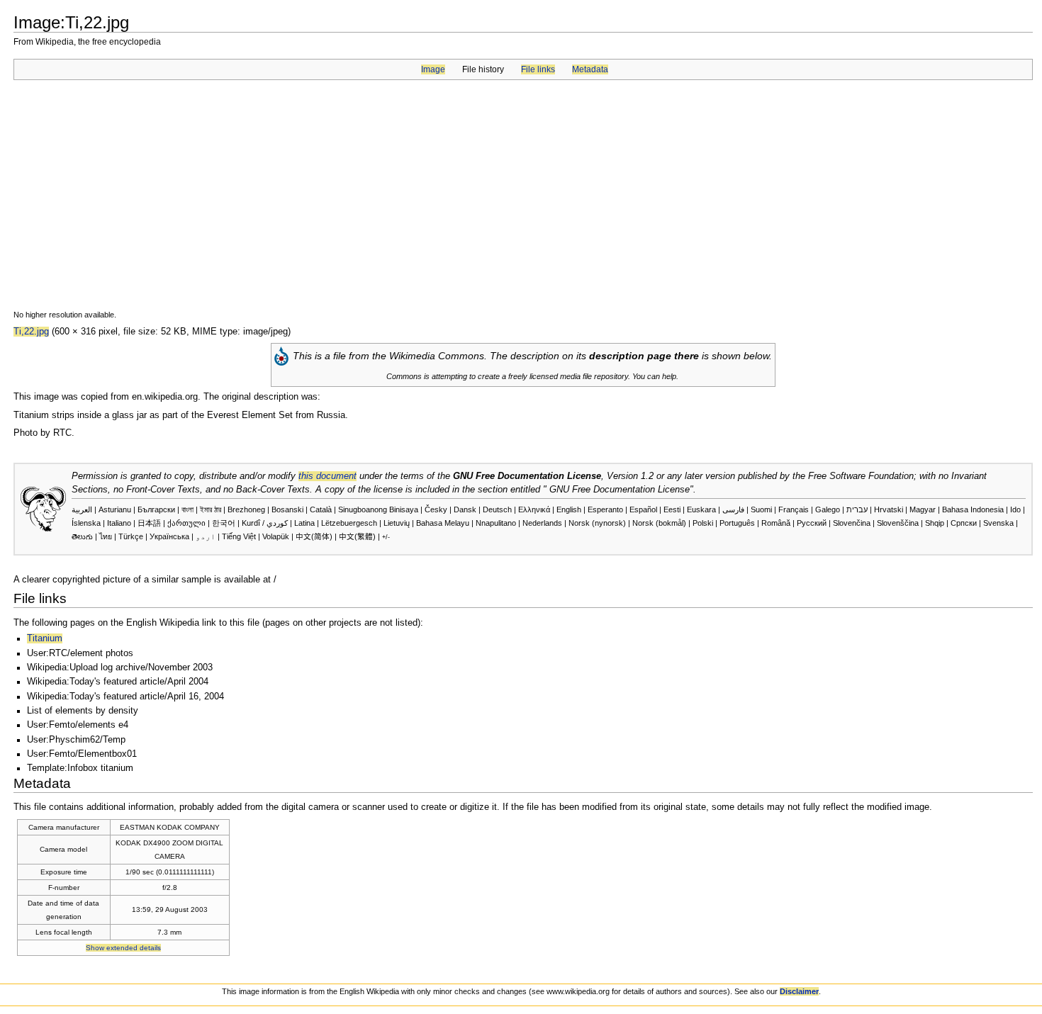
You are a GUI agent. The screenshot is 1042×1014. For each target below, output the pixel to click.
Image (433, 69)
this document (327, 476)
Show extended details (123, 948)
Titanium (44, 638)
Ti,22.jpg (31, 332)
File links (538, 69)
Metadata (590, 69)
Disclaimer (799, 991)
